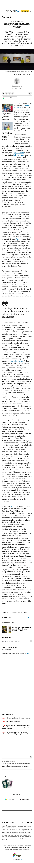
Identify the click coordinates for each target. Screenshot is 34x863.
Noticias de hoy (25, 849)
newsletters (6, 757)
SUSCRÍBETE (25, 11)
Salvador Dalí (18, 155)
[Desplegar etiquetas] (31, 641)
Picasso (18, 239)
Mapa (16, 847)
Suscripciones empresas (10, 849)
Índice (20, 849)
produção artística (16, 361)
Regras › (30, 617)
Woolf (12, 506)
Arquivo (4, 777)
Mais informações (6, 649)
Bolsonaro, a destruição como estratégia (18, 718)
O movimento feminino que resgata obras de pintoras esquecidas (6, 116)
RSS (17, 849)
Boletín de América (8, 761)
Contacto (5, 845)
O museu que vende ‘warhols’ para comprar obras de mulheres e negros (7, 135)
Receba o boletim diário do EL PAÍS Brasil (15, 612)
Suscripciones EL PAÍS (23, 847)
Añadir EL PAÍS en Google (11, 97)
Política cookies (27, 845)
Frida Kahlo (19, 153)
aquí (28, 653)
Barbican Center (15, 641)
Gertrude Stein (6, 641)
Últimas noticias (7, 714)
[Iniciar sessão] (30, 11)
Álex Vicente (17, 86)
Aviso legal (20, 845)
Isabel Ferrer (15, 633)
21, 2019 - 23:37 (17, 88)
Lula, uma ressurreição (13, 721)
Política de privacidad (10, 847)
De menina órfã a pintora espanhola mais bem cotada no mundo (21, 629)
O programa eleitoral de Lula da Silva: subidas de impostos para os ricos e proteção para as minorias (16, 726)
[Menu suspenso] (3, 11)
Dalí (29, 560)
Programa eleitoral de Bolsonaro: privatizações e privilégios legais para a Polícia (16, 733)
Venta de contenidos (12, 845)
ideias (13, 21)
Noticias (6, 17)
